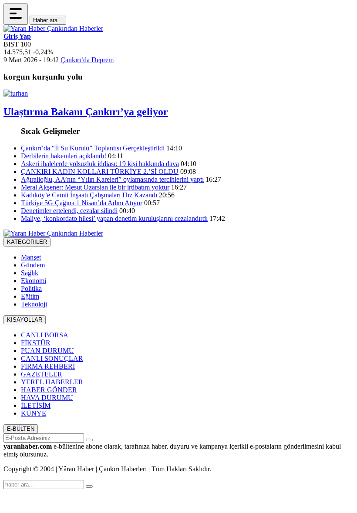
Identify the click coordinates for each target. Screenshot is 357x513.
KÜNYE (33, 413)
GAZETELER (41, 374)
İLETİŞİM (36, 405)
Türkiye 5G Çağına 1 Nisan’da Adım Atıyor (81, 203)
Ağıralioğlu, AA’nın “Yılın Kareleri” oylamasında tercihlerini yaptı (112, 179)
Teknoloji (34, 304)
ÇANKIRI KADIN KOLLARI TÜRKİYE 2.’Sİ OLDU (99, 171)
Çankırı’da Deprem (87, 59)
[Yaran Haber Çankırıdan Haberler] (53, 28)
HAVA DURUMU (47, 397)
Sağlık (29, 272)
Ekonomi (33, 280)
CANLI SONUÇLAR (52, 358)
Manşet (31, 257)
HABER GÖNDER (49, 389)
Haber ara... (48, 20)
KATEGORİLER (27, 242)
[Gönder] (89, 440)
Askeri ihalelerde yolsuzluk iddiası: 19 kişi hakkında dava (100, 163)
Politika (31, 288)
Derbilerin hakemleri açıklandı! (63, 156)
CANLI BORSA (44, 335)
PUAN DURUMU (47, 350)
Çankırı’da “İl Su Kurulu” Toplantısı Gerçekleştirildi (93, 148)
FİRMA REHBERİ (48, 366)
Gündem (33, 265)
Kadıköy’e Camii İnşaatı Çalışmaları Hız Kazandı (89, 195)
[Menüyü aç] (15, 14)
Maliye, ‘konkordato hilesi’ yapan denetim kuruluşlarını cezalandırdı (114, 218)
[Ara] (89, 486)
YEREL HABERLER (52, 382)
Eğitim (30, 296)
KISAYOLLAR (24, 319)
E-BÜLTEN (20, 429)
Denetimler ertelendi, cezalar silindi (69, 210)
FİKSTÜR (36, 342)
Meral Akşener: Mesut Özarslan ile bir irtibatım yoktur (95, 187)
